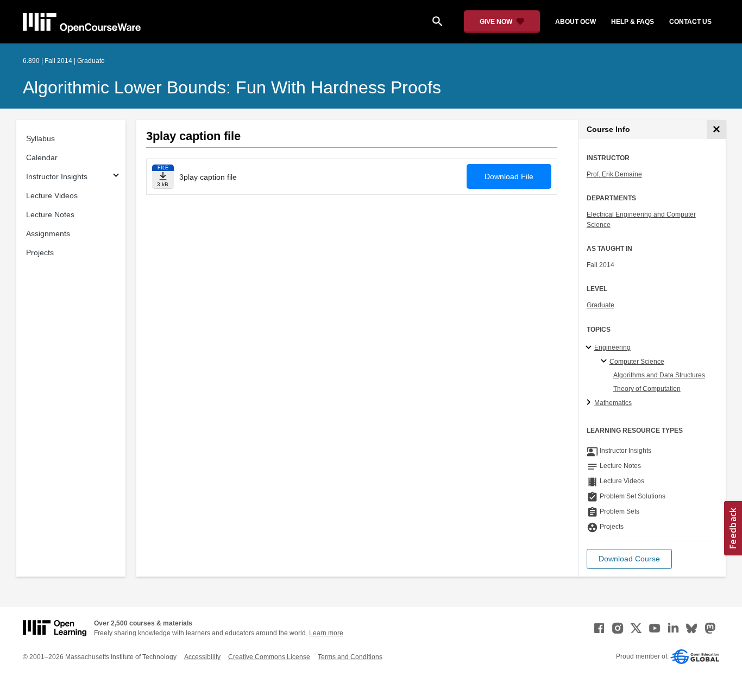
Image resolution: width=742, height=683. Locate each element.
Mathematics (613, 403)
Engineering (612, 347)
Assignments (48, 233)
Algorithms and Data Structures (659, 375)
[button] (629, 559)
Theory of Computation (647, 389)
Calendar (42, 157)
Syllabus (40, 138)
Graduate (600, 305)
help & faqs (632, 22)
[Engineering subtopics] (590, 348)
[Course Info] (716, 129)
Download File (509, 176)
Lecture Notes (50, 214)
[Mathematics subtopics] (590, 403)
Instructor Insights (56, 176)
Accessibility (202, 657)
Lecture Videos (52, 195)
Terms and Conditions (350, 657)
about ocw (575, 22)
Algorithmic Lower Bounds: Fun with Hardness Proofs (232, 87)
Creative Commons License (269, 657)
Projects (40, 252)
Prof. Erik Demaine (614, 174)
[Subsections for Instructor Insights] (116, 176)
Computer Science (636, 361)
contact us (690, 22)
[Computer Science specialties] (605, 362)
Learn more (326, 633)
